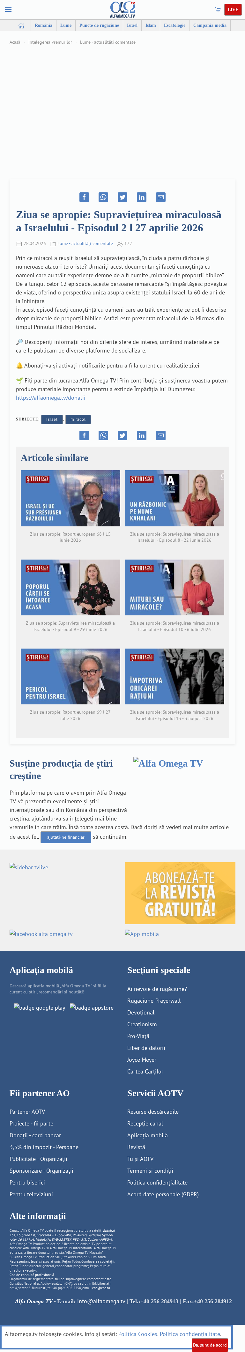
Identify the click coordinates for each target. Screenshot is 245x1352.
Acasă (15, 42)
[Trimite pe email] (161, 197)
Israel (132, 25)
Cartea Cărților (145, 1071)
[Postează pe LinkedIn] (141, 197)
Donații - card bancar (35, 1135)
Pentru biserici (27, 1182)
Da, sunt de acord (210, 1345)
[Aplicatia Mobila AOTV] (91, 1007)
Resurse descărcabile (153, 1111)
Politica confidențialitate (190, 1334)
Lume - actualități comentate (108, 42)
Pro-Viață (138, 1036)
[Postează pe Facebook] (84, 197)
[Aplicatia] (39, 1007)
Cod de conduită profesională (32, 1275)
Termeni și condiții (150, 1170)
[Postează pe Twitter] (122, 197)
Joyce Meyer (141, 1059)
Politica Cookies (137, 1334)
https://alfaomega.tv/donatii (50, 397)
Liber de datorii (146, 1047)
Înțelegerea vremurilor (50, 42)
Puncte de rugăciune (99, 25)
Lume (65, 25)
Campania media (209, 25)
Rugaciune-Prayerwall (154, 1000)
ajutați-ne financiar (66, 837)
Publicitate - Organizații (38, 1159)
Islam (150, 25)
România (43, 25)
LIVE (233, 9)
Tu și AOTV (140, 1159)
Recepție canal (145, 1123)
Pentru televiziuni (31, 1194)
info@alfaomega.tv (101, 1301)
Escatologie (174, 25)
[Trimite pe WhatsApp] (103, 197)
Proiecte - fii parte (31, 1123)
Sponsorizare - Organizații (41, 1170)
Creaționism (142, 1024)
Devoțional (140, 1012)
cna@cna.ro (101, 1288)
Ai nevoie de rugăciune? (157, 988)
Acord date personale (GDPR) (163, 1194)
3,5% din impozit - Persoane (44, 1147)
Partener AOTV (27, 1111)
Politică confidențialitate (157, 1182)
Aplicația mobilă (147, 1135)
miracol (78, 419)
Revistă (136, 1147)
